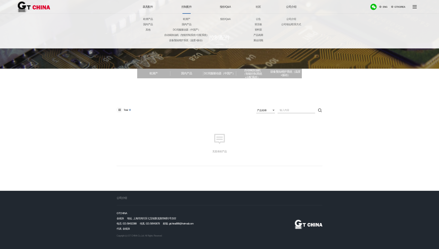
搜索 (320, 110)
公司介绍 (122, 197)
